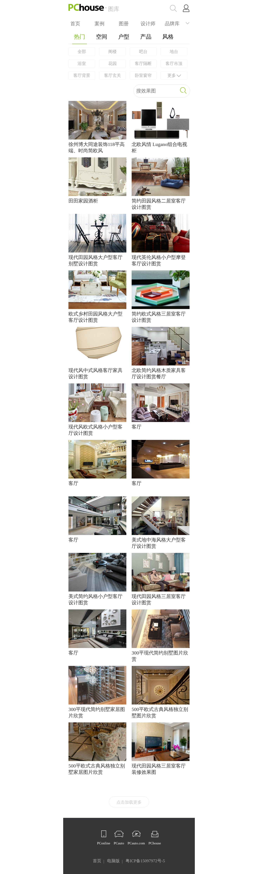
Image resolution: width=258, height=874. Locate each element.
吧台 (143, 51)
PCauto (119, 843)
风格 (168, 37)
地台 (174, 51)
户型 (123, 37)
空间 (101, 37)
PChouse (154, 843)
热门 (79, 37)
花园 (112, 63)
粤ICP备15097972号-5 (145, 861)
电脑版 (113, 861)
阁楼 (112, 51)
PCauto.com (136, 843)
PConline (103, 843)
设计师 (148, 23)
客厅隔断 (143, 63)
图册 (124, 23)
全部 (82, 51)
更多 (171, 75)
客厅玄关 (112, 75)
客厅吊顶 (174, 63)
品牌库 (172, 23)
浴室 (82, 63)
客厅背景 (81, 75)
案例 (99, 23)
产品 (145, 37)
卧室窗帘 (143, 75)
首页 (75, 23)
